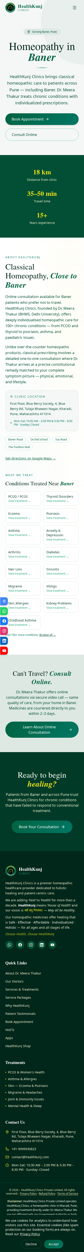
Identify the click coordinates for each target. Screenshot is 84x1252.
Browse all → (47, 635)
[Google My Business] (4, 601)
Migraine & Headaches (25, 1092)
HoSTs (9, 1030)
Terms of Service (67, 1193)
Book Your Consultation (39, 826)
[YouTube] (52, 945)
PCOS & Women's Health (26, 1072)
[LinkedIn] (42, 945)
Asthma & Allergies (22, 1079)
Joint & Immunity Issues (26, 1099)
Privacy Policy (30, 1234)
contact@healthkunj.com (30, 1157)
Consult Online (24, 134)
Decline (31, 1244)
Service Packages (18, 997)
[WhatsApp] (9, 945)
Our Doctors (14, 981)
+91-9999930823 (24, 1149)
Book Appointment (28, 119)
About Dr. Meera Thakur (23, 973)
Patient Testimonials (20, 1013)
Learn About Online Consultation (39, 729)
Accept (54, 1244)
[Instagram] (31, 945)
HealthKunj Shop (18, 1046)
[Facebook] (20, 945)
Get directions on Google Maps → (30, 458)
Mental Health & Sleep (25, 1106)
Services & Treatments (22, 989)
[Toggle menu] (75, 8)
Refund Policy (47, 1193)
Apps (9, 1038)
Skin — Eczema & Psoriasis (28, 1085)
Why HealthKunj (17, 1005)
